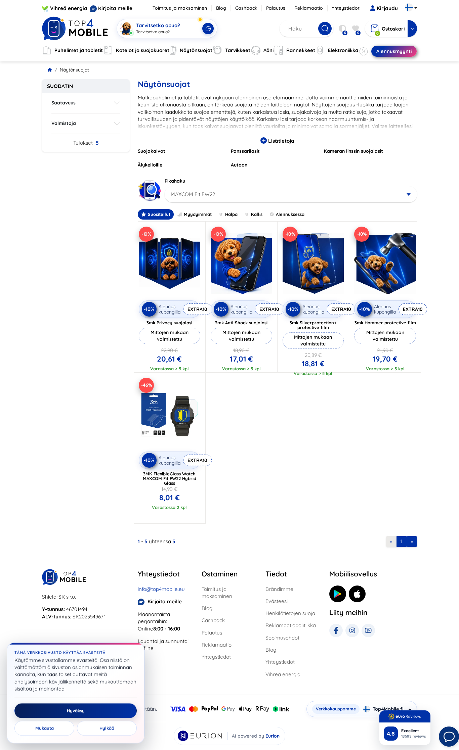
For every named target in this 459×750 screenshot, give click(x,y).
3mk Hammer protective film (385, 322)
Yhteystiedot (346, 8)
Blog (221, 8)
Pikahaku (175, 181)
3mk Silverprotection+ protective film (313, 325)
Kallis (256, 214)
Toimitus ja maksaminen (180, 8)
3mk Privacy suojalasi (169, 322)
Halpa (231, 214)
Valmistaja (63, 123)
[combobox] (291, 194)
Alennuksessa (290, 214)
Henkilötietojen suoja (290, 613)
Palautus (275, 8)
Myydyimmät (198, 214)
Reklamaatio (308, 8)
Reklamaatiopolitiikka (290, 625)
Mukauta (44, 728)
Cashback (246, 8)
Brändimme (279, 589)
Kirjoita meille (115, 8)
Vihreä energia (68, 8)
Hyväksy (76, 710)
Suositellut (159, 214)
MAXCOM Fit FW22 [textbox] (193, 194)
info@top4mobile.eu (161, 589)
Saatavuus (63, 103)
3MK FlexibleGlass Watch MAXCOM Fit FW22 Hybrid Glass (169, 478)
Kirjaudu (387, 8)
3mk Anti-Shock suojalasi (241, 322)
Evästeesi (276, 601)
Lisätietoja (280, 141)
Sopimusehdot (282, 638)
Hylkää (106, 728)
